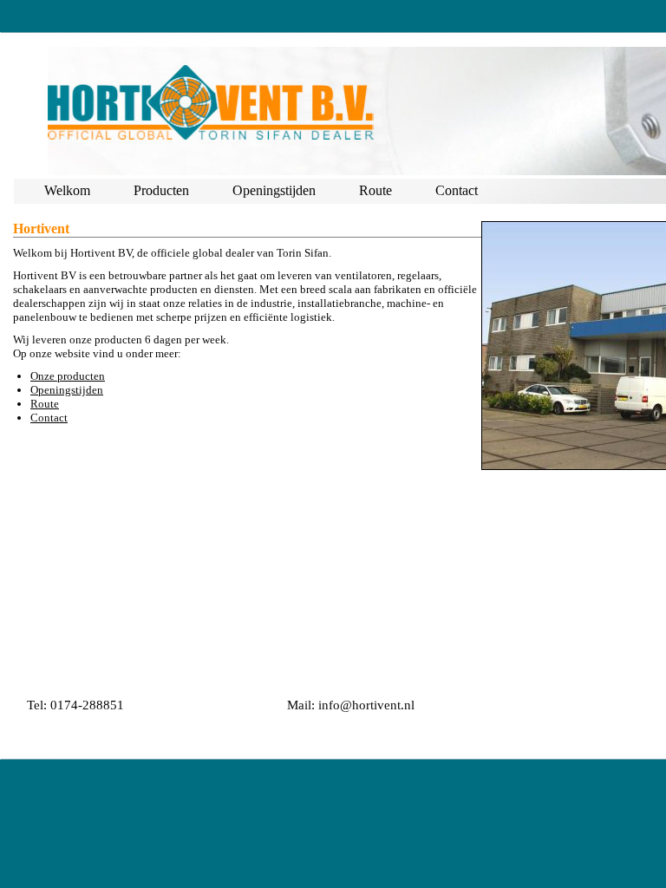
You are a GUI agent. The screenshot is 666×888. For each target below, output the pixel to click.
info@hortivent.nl (366, 705)
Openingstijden (274, 190)
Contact (456, 190)
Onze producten (67, 375)
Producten (161, 190)
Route (375, 190)
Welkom (67, 190)
